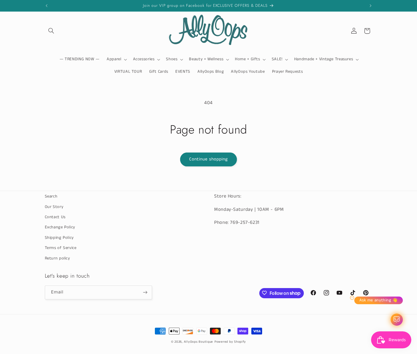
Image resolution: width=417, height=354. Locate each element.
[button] (51, 30)
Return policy (57, 258)
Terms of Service (61, 248)
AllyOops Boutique (198, 342)
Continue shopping (208, 159)
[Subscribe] (144, 292)
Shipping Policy (59, 237)
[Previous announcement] (46, 5)
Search (51, 196)
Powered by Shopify (230, 342)
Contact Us (55, 217)
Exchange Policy (60, 227)
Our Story (54, 206)
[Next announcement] (370, 5)
